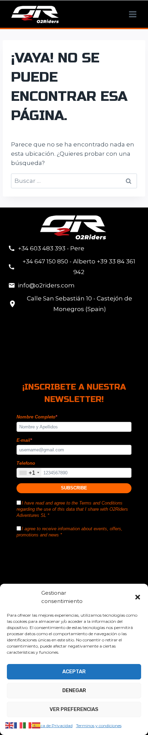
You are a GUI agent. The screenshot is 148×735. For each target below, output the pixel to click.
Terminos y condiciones (98, 725)
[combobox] (29, 472)
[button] (137, 597)
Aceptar (74, 671)
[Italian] (27, 725)
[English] (9, 725)
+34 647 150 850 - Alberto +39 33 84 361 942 (78, 266)
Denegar (74, 690)
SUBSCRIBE (74, 487)
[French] (18, 725)
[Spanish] (36, 725)
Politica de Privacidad (51, 725)
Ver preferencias (74, 709)
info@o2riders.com (46, 285)
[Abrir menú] (132, 14)
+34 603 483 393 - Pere (51, 248)
